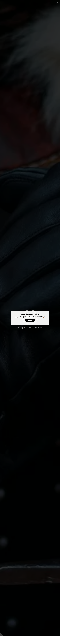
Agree (30, 320)
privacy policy (42, 317)
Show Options (29, 323)
